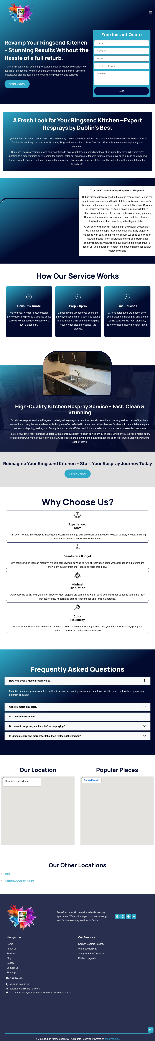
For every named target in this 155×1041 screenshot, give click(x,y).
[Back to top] (150, 1035)
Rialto (7, 873)
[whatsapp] (150, 1030)
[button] (150, 13)
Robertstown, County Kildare (19, 880)
